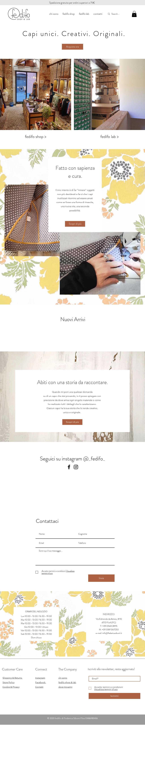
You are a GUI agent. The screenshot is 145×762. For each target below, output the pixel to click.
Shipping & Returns (13, 678)
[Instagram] (76, 467)
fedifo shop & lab (67, 682)
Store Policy (8, 682)
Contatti (39, 687)
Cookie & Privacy (11, 687)
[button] (134, 14)
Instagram (40, 678)
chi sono (62, 678)
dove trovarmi (65, 687)
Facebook (40, 682)
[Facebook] (69, 467)
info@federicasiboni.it (112, 633)
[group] (72, 338)
